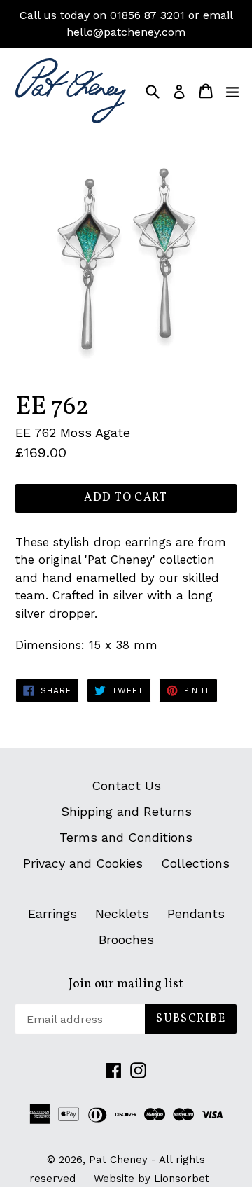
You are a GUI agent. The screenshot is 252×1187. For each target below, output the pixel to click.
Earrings (52, 913)
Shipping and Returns (126, 811)
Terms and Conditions (125, 837)
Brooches (126, 939)
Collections (195, 863)
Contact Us (126, 785)
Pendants (196, 913)
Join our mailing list (126, 984)
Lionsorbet (181, 1178)
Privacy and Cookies (83, 863)
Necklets (122, 913)
